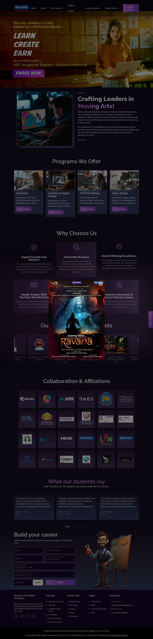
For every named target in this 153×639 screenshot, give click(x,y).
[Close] (101, 284)
